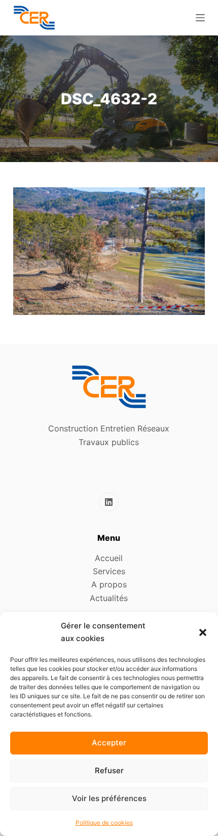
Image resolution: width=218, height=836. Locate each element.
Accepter (109, 742)
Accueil (109, 558)
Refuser (109, 770)
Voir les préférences (109, 798)
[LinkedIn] (109, 501)
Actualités (109, 598)
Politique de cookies (104, 822)
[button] (203, 632)
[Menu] (200, 17)
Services (109, 571)
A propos (109, 584)
